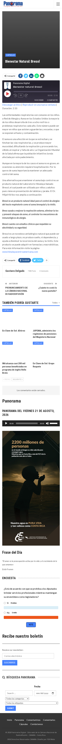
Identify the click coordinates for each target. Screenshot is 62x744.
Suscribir (38, 100)
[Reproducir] (6, 423)
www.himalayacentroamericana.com (20, 251)
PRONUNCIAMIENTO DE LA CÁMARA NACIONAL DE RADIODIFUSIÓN (16, 290)
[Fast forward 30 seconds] (26, 95)
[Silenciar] (47, 423)
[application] (31, 423)
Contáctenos (36, 724)
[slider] (54, 423)
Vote (31, 624)
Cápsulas (10, 55)
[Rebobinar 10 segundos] (15, 95)
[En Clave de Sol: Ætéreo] (15, 318)
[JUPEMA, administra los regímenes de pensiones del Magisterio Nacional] (46, 318)
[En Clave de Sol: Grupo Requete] (46, 351)
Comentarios (49, 720)
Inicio (9, 720)
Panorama (19, 720)
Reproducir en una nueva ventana (39, 104)
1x (21, 95)
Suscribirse (9, 662)
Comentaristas (33, 720)
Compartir (52, 100)
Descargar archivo (11, 104)
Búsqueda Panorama (20, 677)
